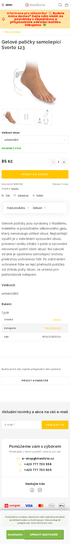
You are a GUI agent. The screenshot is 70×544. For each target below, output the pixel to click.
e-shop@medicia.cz (38, 458)
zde (50, 523)
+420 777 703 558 (38, 464)
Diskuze (37, 207)
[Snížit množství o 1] (53, 162)
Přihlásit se (55, 425)
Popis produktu (16, 207)
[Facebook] (32, 490)
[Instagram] (40, 490)
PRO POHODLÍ (53, 328)
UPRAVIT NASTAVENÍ (44, 534)
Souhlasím (15, 534)
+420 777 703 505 (38, 470)
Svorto (15, 188)
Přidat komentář (35, 380)
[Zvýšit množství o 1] (64, 162)
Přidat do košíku (35, 174)
